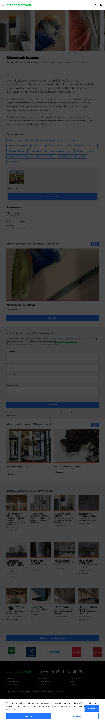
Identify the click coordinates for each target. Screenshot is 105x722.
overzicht (49, 706)
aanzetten (10, 709)
